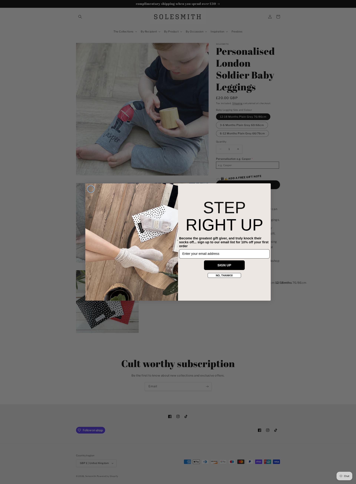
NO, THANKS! (224, 275)
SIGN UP (224, 265)
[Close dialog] (91, 189)
